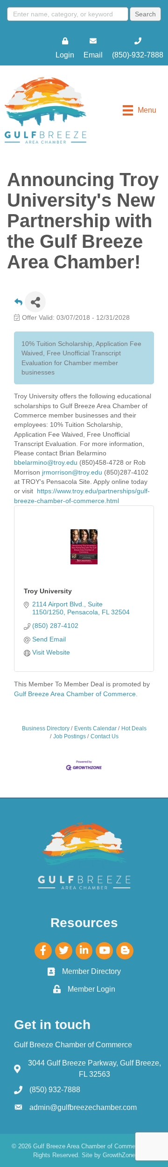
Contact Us (105, 736)
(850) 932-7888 (54, 1090)
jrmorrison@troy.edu (72, 472)
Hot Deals (134, 728)
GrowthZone (119, 1155)
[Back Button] (18, 304)
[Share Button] (35, 301)
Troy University (48, 591)
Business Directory (46, 728)
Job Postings (69, 736)
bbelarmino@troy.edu (45, 462)
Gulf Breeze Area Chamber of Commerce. (76, 694)
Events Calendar (95, 728)
